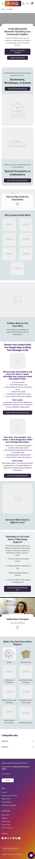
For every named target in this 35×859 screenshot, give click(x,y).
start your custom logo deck (17, 412)
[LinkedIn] (16, 838)
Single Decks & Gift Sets (9, 795)
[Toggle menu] (2, 3)
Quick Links (5, 815)
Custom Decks (6, 802)
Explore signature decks (17, 89)
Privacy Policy (6, 824)
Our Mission (10, 9)
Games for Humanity (16, 854)
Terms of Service (7, 828)
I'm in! (8, 780)
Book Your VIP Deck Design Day (17, 589)
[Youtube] (5, 838)
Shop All (4, 792)
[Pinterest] (14, 838)
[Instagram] (8, 838)
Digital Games (6, 799)
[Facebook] (3, 838)
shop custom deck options (17, 52)
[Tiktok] (11, 838)
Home (3, 9)
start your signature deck (17, 476)
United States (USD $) (10, 848)
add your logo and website (17, 180)
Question (5, 741)
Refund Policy (6, 821)
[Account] (27, 3)
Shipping (4, 818)
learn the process (17, 58)
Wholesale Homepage (9, 805)
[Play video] (17, 204)
